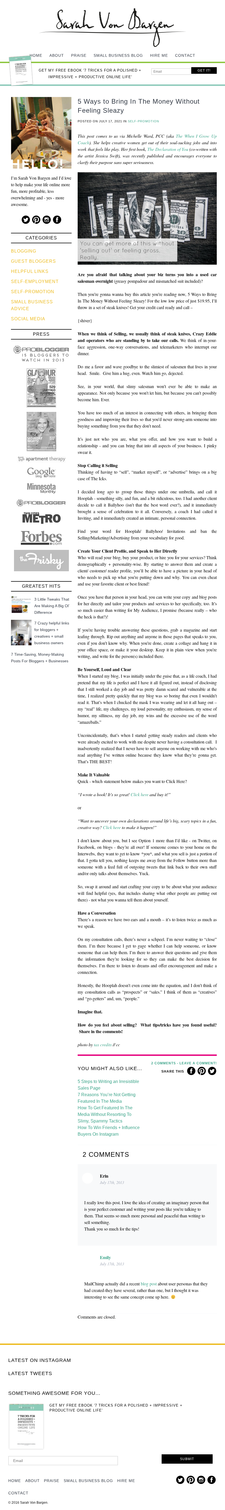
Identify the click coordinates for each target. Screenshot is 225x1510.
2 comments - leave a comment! (184, 1063)
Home (36, 55)
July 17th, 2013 (112, 1182)
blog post (149, 1283)
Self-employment (35, 281)
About (56, 55)
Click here (139, 794)
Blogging (23, 251)
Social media (28, 318)
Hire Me (159, 55)
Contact (185, 55)
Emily (105, 1257)
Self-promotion (32, 291)
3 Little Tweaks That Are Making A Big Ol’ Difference (51, 606)
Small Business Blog (118, 55)
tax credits (103, 1044)
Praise (78, 55)
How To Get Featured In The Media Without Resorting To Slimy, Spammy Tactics (105, 1114)
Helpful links (30, 271)
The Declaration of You (167, 149)
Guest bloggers (33, 261)
